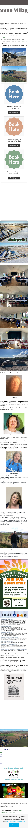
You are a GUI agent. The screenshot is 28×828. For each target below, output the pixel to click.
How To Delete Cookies (19, 821)
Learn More (10, 821)
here (4, 37)
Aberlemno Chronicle (17, 669)
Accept (14, 824)
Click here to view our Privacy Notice (7, 812)
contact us (24, 41)
